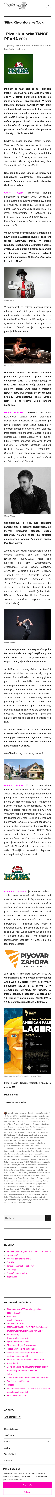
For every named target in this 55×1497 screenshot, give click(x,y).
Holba (19, 1140)
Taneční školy (10, 1454)
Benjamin (7, 1121)
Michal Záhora (9, 1159)
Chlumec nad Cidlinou (41, 1124)
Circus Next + (26, 1129)
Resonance (40, 1175)
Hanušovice (34, 1137)
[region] (27, 1481)
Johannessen (9, 1148)
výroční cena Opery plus (13, 1199)
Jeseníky (25, 1145)
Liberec (43, 1154)
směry (35, 1183)
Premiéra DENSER (15, 1323)
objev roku (32, 1164)
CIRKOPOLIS (9, 1132)
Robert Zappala (23, 1178)
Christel (26, 1127)
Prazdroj (13, 1175)
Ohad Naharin (42, 1164)
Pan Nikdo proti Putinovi (18, 1381)
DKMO (6, 1135)
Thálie (33, 1189)
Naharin (7, 1162)
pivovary (25, 1172)
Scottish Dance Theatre (13, 1181)
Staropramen (22, 1186)
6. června (36, 1116)
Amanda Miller (22, 1118)
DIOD (17, 1132)
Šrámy (10, 1373)
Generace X (8, 1137)
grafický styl (18, 1137)
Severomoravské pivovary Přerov (35, 1181)
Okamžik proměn (10, 1167)
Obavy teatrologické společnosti (21, 1345)
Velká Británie (14, 1197)
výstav (25, 1199)
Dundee (25, 1135)
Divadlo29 (44, 1132)
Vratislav (36, 1197)
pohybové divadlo (43, 1172)
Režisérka (8, 1178)
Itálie (43, 1143)
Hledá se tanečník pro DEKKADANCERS (26, 1359)
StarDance (9, 1435)
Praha (6, 1175)
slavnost (11, 1183)
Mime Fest (25, 1159)
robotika (33, 1178)
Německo (37, 1162)
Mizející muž (12, 1363)
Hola (14, 1140)
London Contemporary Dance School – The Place (22, 1156)
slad (5, 1183)
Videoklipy (11, 1269)
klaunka (39, 1148)
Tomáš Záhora (40, 1191)
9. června (44, 1116)
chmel (6, 1127)
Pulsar (19, 1175)
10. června (8, 1116)
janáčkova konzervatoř (12, 1145)
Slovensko (19, 1183)
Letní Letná (35, 1154)
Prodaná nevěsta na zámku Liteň (22, 1348)
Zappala (13, 1202)
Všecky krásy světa (15, 1319)
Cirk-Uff (45, 1129)
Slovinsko (28, 1183)
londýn (44, 1156)
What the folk (13, 1316)
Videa (7, 1441)
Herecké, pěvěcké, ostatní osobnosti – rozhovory (29, 1251)
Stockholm (39, 1186)
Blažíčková (16, 1121)
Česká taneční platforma (23, 1124)
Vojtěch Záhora (26, 1197)
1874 (15, 1116)
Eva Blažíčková (35, 1135)
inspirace (32, 1143)
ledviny (27, 1154)
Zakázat (27, 1492)
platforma (32, 1172)
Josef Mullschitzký (22, 1148)
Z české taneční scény (17, 1273)
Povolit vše (27, 1485)
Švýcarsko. (8, 1189)
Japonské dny (13, 1334)
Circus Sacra (37, 1129)
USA (31, 1194)
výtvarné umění (35, 1199)
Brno (23, 1121)
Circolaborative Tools (12, 1129)
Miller (18, 1159)
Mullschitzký (43, 1159)
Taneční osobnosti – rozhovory (20, 1265)
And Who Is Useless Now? (38, 1118)
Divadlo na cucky (33, 1132)
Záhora (6, 1202)
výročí (42, 1197)
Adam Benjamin (10, 1118)
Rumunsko (41, 1178)
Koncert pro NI (9, 1151)
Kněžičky (46, 1148)
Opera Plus (33, 1167)
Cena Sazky (41, 1121)
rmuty (15, 1178)
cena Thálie (8, 1124)
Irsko (38, 1143)
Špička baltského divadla (18, 1341)
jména (37, 1145)
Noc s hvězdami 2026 (16, 1395)
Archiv (7, 1447)
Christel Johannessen (38, 1127)
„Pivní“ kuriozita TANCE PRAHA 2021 (26, 36)
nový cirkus (22, 1164)
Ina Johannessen (21, 1143)
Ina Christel (26, 1140)
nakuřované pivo (17, 1162)
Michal (10, 1113)
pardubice (21, 1170)
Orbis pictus (42, 1167)
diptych (23, 1132)
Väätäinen (37, 1194)
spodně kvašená (10, 1186)
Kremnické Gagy (28, 1151)
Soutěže (10, 1262)
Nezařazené (12, 1255)
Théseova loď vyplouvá (17, 1337)
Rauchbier (26, 1175)
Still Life (31, 1186)
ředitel (33, 1175)
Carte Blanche (31, 1121)
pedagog (29, 1170)
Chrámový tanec (16, 1127)
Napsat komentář (25, 1202)
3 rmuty (29, 1116)
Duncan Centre (15, 1135)
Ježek (32, 1145)
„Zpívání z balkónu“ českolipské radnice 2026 (27, 1377)
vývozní (45, 1199)
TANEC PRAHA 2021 (22, 1189)
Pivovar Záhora (15, 1172)
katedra (33, 1148)
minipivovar (34, 1159)
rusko (48, 1178)
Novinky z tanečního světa (38, 1113)
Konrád (18, 1151)
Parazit (13, 1170)
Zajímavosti (12, 1276)
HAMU (26, 1137)
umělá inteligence (15, 1194)
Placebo (10, 1384)
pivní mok (36, 1170)
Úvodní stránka (11, 1428)
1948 (19, 1116)
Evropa (44, 1135)
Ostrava (7, 1170)
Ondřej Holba (23, 1167)
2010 (24, 1116)
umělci (25, 1194)
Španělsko (42, 1183)
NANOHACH (28, 1162)
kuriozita (20, 1154)
